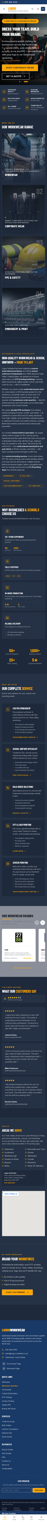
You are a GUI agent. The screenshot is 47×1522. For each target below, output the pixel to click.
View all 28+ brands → (23, 968)
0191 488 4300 (9, 1183)
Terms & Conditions (17, 1509)
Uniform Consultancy (10, 1429)
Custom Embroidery (12, 486)
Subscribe (39, 1490)
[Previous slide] (4, 49)
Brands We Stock (9, 1409)
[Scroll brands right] (42, 922)
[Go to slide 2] (24, 81)
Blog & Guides (7, 1450)
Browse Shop (14, 79)
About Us (5, 1465)
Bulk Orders (6, 1425)
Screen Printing (8, 1401)
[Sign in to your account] (38, 9)
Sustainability (7, 1469)
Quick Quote (7, 1437)
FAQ (3, 1457)
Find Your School (21, 775)
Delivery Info (7, 1433)
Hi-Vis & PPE (25, 476)
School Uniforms (11, 481)
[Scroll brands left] (36, 922)
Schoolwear (6, 1390)
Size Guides (6, 1453)
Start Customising (15, 1292)
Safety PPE (6, 1405)
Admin (43, 1508)
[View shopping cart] (43, 9)
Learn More (18, 851)
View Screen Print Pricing (25, 892)
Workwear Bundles (10, 1386)
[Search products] (32, 9)
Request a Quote (20, 813)
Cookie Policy (31, 1509)
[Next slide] (42, 49)
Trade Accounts (8, 1421)
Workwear (8, 476)
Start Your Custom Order (22, 70)
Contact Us (6, 1461)
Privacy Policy (4, 1509)
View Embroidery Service (24, 737)
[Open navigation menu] (4, 9)
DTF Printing (34, 486)
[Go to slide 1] (21, 81)
